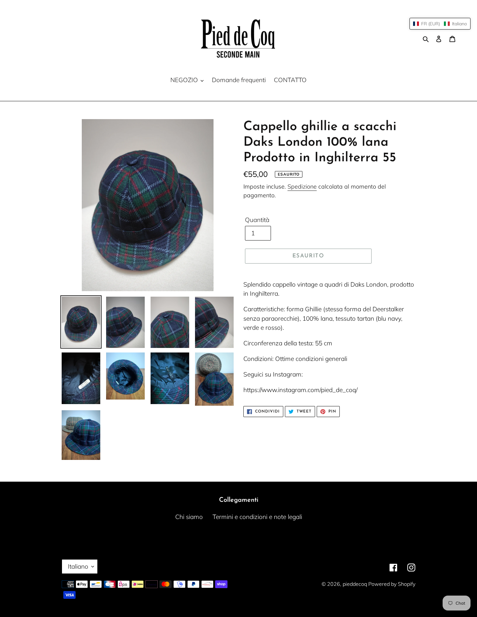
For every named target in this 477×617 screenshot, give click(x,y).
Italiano (78, 566)
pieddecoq (355, 584)
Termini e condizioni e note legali (257, 517)
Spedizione (302, 186)
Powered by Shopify (391, 584)
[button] (440, 23)
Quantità (257, 220)
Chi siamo (189, 517)
